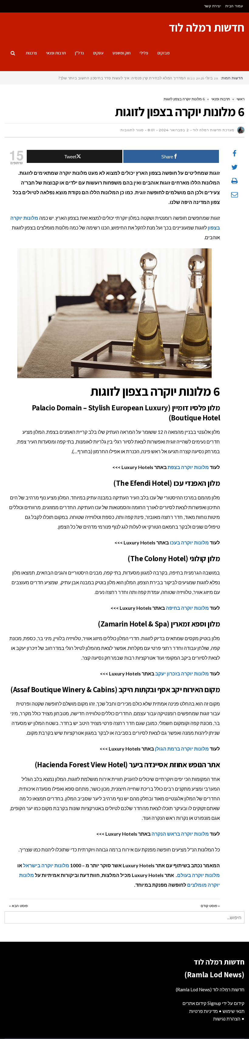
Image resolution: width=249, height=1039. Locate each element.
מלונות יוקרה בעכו (189, 542)
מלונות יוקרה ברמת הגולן (182, 748)
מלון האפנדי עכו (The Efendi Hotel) (166, 483)
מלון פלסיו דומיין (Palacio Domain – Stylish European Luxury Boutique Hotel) (126, 412)
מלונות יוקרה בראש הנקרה (180, 834)
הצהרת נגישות (226, 1018)
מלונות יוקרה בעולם (198, 875)
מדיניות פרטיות (203, 1011)
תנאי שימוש (233, 1011)
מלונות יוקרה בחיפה (187, 608)
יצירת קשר (212, 6)
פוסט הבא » (18, 905)
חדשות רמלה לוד (206, 27)
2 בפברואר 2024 (174, 130)
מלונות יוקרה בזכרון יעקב (182, 673)
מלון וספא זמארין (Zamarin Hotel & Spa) (159, 624)
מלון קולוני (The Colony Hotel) (174, 558)
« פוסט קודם (210, 905)
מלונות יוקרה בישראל (46, 865)
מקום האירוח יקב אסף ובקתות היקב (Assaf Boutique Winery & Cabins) (115, 689)
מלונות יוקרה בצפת (188, 467)
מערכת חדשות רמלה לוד (213, 130)
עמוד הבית (234, 6)
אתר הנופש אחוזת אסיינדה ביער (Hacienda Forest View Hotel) (127, 764)
